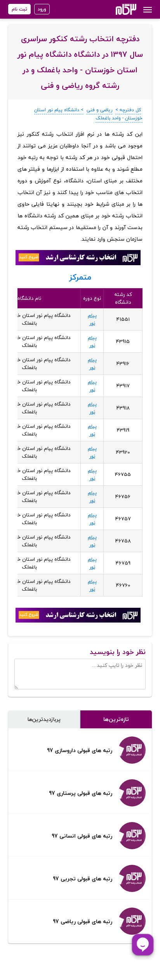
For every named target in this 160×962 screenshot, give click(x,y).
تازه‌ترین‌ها (116, 719)
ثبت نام (19, 9)
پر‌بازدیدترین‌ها (44, 719)
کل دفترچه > (128, 110)
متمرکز (80, 277)
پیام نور (92, 319)
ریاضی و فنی (99, 110)
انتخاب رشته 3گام (115, 9)
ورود (42, 9)
